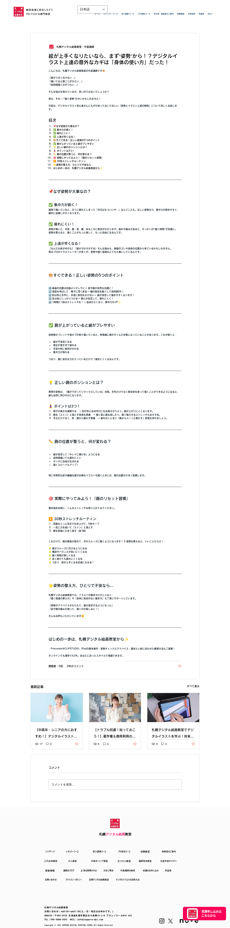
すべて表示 (193, 686)
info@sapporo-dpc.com (90, 919)
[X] (170, 921)
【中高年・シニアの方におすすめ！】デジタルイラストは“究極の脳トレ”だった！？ (56, 733)
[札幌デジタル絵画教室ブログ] (57, 707)
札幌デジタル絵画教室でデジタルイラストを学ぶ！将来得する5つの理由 (173, 733)
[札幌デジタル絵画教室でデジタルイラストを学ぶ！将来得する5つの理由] (173, 707)
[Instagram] (161, 920)
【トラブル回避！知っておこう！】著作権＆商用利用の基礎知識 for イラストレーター (114, 733)
